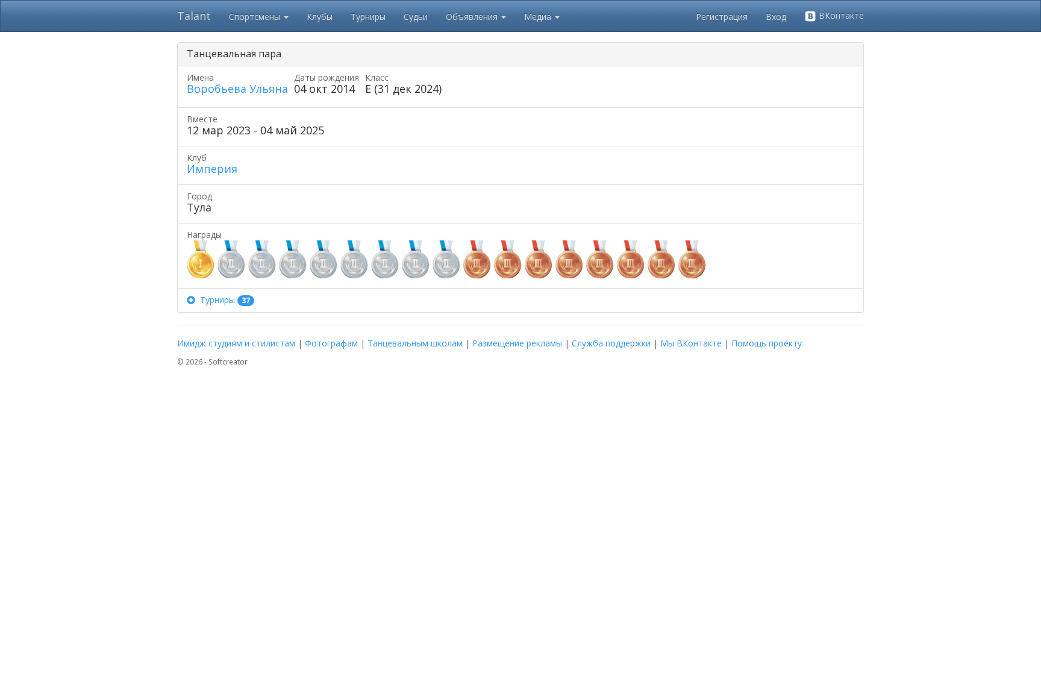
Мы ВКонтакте (691, 343)
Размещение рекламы (517, 343)
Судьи (416, 16)
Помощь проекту (766, 343)
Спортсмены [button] (256, 16)
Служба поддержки (611, 343)
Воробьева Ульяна (237, 88)
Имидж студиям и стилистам (236, 343)
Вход (776, 16)
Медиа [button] (539, 16)
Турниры (368, 16)
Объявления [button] (473, 16)
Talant (194, 15)
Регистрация (722, 16)
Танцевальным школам (415, 343)
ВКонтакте (840, 15)
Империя (212, 168)
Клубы (320, 16)
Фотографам (331, 343)
